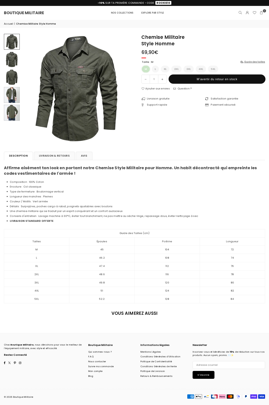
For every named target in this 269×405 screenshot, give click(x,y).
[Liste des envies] (254, 12)
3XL (188, 69)
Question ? (184, 88)
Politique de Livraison (152, 371)
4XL (201, 69)
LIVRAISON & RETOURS (54, 156)
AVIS (84, 156)
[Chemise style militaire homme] (11, 41)
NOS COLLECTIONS (122, 12)
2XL (176, 69)
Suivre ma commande (101, 366)
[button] (261, 12)
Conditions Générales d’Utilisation (160, 356)
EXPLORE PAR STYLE (152, 12)
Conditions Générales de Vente (158, 366)
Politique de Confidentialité (156, 361)
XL (165, 69)
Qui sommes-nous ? (100, 351)
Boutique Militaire (24, 13)
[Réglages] (247, 12)
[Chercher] (240, 12)
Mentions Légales (150, 351)
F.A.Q (91, 356)
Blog (90, 376)
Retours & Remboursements (156, 376)
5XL (213, 69)
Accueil (8, 23)
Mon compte (95, 371)
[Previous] (27, 88)
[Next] (126, 88)
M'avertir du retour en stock (217, 79)
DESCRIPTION (18, 156)
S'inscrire (204, 374)
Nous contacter (97, 361)
